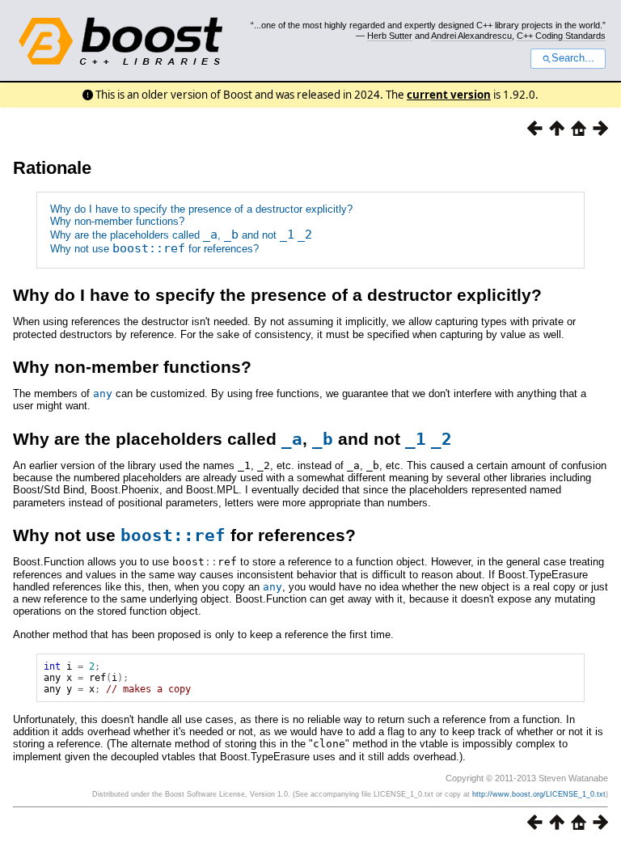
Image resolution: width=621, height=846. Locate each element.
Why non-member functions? (117, 221)
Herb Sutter (389, 35)
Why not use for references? (154, 249)
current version (449, 94)
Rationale (52, 168)
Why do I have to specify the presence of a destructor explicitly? (201, 209)
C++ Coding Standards (561, 35)
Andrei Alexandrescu (471, 35)
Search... (572, 58)
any (102, 393)
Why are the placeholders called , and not (181, 235)
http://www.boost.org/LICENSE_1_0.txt (539, 794)
